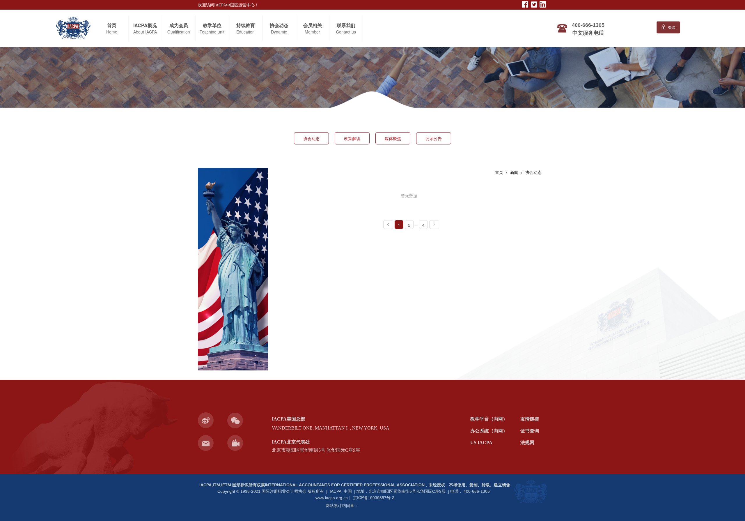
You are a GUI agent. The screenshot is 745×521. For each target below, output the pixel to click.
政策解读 (352, 138)
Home (111, 32)
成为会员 (178, 25)
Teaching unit (212, 32)
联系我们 (346, 25)
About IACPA (145, 32)
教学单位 (212, 25)
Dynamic (279, 32)
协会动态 (279, 25)
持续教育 (245, 25)
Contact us (346, 32)
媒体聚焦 (393, 138)
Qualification (178, 32)
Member (312, 32)
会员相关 (312, 25)
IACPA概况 (145, 25)
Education (245, 32)
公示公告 (433, 138)
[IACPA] (530, 492)
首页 (111, 25)
